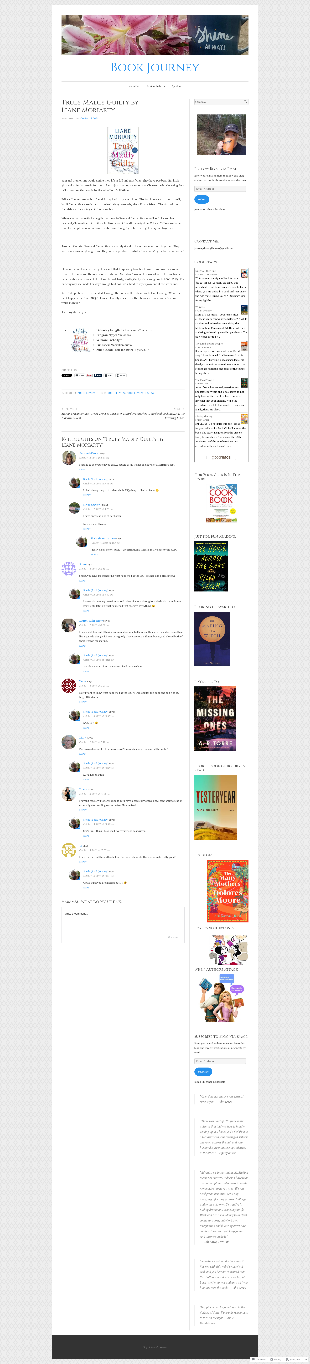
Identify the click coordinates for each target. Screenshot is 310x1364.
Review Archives (156, 86)
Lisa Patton (204, 420)
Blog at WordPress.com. (155, 1347)
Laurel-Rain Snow (91, 620)
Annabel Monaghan (207, 274)
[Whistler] (244, 313)
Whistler (200, 307)
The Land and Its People (209, 343)
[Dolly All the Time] (244, 277)
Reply (83, 469)
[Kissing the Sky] (244, 422)
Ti (80, 845)
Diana (83, 789)
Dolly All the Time (205, 270)
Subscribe (203, 1071)
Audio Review (116, 393)
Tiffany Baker (227, 1153)
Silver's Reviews (92, 504)
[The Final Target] (244, 386)
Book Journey (155, 67)
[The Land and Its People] (244, 350)
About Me (134, 86)
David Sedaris (204, 347)
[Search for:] (221, 102)
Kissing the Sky (203, 416)
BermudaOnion (89, 453)
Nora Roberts (205, 384)
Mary (82, 737)
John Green (225, 1102)
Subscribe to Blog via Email (221, 1036)
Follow (202, 199)
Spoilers (176, 86)
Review (149, 393)
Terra (82, 681)
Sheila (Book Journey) (95, 479)
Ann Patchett (205, 311)
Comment (173, 937)
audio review (87, 393)
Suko (82, 564)
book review (135, 393)
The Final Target (204, 380)
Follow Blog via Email (216, 169)
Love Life (223, 1242)
